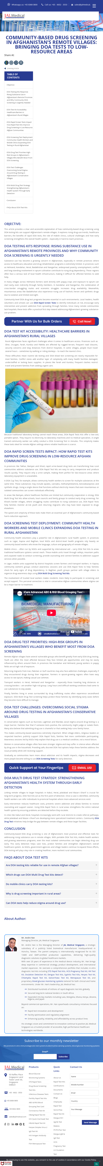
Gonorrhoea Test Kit (59, 978)
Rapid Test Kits (59, 1082)
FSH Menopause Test (37, 1143)
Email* (45, 1051)
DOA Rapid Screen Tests (45, 303)
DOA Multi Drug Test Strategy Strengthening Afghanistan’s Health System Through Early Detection (18, 189)
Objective (10, 85)
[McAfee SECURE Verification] (6, 1163)
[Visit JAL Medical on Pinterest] (20, 1124)
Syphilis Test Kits (72, 974)
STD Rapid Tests (35, 1082)
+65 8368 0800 (31, 4)
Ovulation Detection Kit (35, 974)
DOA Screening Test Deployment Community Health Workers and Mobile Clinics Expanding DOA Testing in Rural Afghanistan (20, 141)
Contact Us (58, 1094)
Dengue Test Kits (55, 974)
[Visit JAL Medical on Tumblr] (24, 1124)
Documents (58, 1090)
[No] (99, 1161)
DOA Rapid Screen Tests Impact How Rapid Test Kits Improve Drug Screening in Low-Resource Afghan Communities (19, 126)
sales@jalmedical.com (84, 4)
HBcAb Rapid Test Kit (37, 1123)
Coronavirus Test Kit (37, 1110)
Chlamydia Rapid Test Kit (34, 978)
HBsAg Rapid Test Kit (37, 1115)
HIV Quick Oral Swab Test (39, 1119)
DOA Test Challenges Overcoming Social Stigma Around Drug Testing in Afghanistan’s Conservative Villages (17, 172)
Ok (96, 1164)
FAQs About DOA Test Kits (17, 207)
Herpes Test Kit (88, 974)
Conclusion (11, 200)
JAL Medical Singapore (74, 945)
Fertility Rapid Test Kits (38, 1098)
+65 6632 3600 (14, 1109)
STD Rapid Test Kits (56, 971)
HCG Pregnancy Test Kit (76, 971)
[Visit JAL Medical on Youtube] (16, 1124)
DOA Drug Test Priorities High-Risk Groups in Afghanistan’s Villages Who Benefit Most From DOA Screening (19, 156)
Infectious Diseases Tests (38, 1094)
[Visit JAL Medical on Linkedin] (13, 1124)
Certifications (59, 1086)
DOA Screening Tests (45, 758)
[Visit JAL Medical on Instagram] (8, 1124)
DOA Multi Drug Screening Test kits (53, 573)
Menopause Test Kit (80, 978)
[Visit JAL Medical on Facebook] (5, 1124)
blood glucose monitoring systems (47, 981)
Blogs (56, 1098)
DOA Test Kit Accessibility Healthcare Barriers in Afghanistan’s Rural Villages (17, 112)
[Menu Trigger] (94, 5)
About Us (57, 1077)
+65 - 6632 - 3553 (59, 4)
